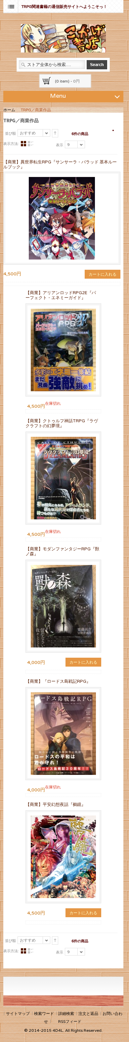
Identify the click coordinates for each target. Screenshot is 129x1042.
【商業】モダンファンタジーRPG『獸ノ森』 (62, 551)
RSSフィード (69, 1021)
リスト (30, 144)
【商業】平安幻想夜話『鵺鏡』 (55, 804)
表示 (59, 145)
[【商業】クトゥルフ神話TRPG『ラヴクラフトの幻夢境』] (63, 478)
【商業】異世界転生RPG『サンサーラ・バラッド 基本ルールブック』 (60, 164)
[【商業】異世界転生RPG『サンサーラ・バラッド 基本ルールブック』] (62, 179)
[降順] (55, 133)
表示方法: (11, 143)
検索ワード (44, 1013)
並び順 (10, 133)
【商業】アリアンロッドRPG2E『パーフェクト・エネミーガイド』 (60, 295)
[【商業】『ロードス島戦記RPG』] (63, 733)
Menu (58, 95)
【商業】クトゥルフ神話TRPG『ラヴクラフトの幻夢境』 (61, 423)
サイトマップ (18, 1013)
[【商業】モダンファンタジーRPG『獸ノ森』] (63, 606)
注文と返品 (88, 1013)
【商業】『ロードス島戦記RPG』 (58, 681)
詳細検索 (66, 1013)
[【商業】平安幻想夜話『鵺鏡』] (63, 857)
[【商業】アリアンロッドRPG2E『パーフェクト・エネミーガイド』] (63, 350)
